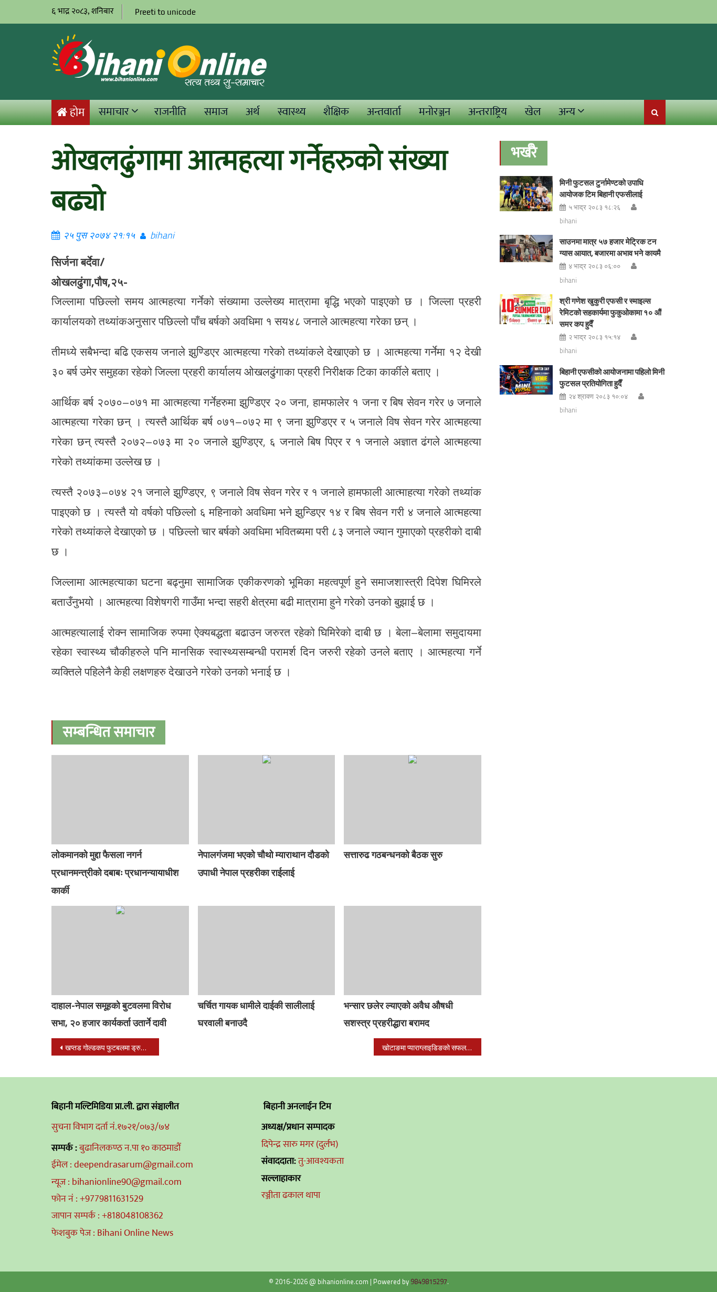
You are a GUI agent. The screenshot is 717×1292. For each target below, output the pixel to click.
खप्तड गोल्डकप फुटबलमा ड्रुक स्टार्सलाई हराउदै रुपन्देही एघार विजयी (112, 1047)
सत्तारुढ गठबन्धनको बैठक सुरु (393, 854)
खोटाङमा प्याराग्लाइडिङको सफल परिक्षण (431, 1047)
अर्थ (253, 111)
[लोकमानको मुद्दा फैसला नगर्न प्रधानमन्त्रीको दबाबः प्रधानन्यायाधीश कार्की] (120, 799)
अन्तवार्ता (384, 111)
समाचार (114, 111)
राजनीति (170, 111)
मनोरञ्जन (434, 111)
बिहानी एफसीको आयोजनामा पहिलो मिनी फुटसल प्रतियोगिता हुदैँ (612, 377)
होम (77, 112)
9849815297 (428, 1281)
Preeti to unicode (165, 11)
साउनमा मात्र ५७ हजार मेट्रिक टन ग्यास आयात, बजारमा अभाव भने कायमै (610, 247)
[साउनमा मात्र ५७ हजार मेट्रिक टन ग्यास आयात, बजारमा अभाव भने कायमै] (526, 248)
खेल (533, 111)
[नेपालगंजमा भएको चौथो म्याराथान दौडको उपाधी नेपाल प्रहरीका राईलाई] (266, 799)
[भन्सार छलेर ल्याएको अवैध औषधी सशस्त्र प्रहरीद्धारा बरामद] (412, 950)
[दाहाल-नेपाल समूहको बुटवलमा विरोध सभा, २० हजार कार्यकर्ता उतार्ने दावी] (120, 950)
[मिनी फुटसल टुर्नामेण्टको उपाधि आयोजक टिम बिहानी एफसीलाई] (526, 193)
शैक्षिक (336, 111)
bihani (162, 235)
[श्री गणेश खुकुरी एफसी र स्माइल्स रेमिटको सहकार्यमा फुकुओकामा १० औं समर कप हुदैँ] (526, 309)
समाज (216, 111)
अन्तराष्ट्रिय (487, 111)
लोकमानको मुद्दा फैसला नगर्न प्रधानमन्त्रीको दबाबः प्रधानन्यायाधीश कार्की (115, 872)
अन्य (566, 111)
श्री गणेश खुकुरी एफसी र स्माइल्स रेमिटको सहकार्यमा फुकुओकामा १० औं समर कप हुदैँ (610, 312)
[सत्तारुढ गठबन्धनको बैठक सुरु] (412, 799)
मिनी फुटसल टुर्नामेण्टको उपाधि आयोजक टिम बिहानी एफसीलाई (602, 188)
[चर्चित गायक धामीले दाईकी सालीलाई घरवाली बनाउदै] (266, 950)
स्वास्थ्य (291, 111)
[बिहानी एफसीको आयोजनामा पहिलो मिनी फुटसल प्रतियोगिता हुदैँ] (526, 380)
